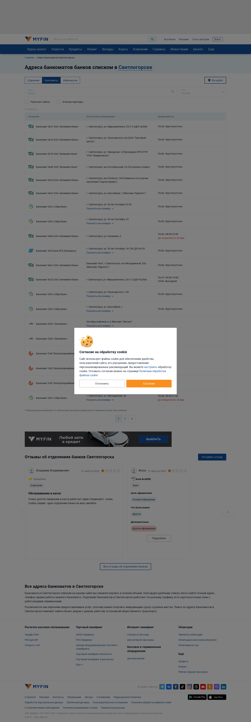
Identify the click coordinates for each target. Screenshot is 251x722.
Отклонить (102, 383)
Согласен (149, 383)
